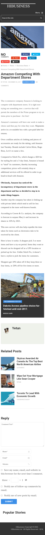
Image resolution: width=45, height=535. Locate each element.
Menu (37, 13)
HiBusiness (20, 527)
